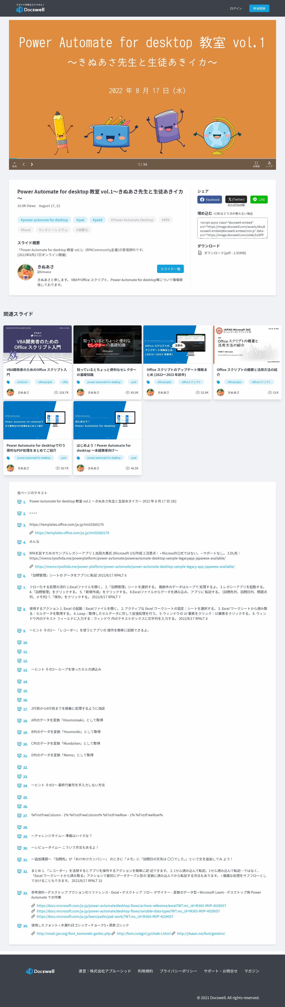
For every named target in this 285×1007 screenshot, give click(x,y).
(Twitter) (238, 199)
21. (25, 755)
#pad (80, 219)
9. (24, 630)
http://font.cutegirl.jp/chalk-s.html (144, 933)
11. (25, 651)
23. (25, 776)
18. (25, 720)
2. (24, 513)
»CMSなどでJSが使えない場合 (233, 213)
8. (24, 609)
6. (24, 575)
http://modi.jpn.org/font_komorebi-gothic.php (74, 933)
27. (25, 815)
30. (25, 848)
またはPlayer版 (236, 204)
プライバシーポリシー (178, 971)
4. (24, 542)
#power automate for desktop (44, 219)
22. (25, 767)
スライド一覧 (170, 268)
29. (25, 836)
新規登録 (259, 8)
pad (133, 382)
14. (25, 681)
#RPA (166, 219)
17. (25, 709)
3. (24, 525)
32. (25, 871)
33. (25, 892)
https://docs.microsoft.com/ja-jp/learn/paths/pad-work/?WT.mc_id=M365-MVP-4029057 (105, 916)
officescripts (45, 382)
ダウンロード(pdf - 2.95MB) (225, 252)
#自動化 (82, 229)
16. (25, 699)
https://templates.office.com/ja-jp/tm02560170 (72, 532)
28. (25, 827)
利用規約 (145, 971)
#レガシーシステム (53, 229)
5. (24, 553)
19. (25, 732)
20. (25, 744)
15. (25, 690)
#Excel (26, 229)
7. (24, 587)
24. (25, 785)
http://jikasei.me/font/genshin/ (201, 933)
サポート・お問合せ (221, 971)
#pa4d (97, 219)
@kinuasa (44, 272)
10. (25, 642)
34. (25, 925)
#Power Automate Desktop (132, 219)
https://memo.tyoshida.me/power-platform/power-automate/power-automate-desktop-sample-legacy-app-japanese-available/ (135, 566)
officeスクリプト (191, 382)
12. (25, 660)
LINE (262, 199)
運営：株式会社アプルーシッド (105, 971)
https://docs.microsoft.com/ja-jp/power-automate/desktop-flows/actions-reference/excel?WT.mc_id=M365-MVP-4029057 (131, 905)
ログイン (236, 8)
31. (25, 859)
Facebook (212, 199)
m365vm (22, 382)
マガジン (251, 971)
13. (25, 669)
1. (24, 501)
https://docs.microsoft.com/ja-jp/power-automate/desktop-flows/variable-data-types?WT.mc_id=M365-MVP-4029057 (128, 910)
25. (25, 797)
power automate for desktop (104, 382)
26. (25, 806)
